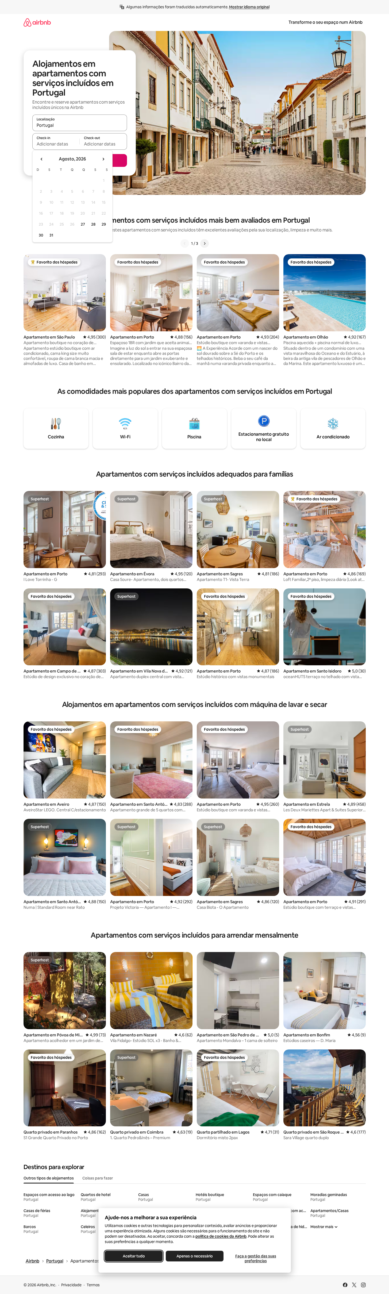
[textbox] (56, 144)
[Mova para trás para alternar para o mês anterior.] (41, 159)
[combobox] (80, 125)
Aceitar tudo (133, 1256)
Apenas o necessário (194, 1256)
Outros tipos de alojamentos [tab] (49, 1178)
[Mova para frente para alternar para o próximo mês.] (103, 159)
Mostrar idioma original (249, 7)
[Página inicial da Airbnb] (37, 22)
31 (51, 235)
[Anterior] (184, 243)
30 (41, 235)
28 (93, 224)
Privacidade (71, 1285)
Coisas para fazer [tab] (97, 1178)
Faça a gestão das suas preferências (255, 1258)
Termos (93, 1285)
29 (104, 224)
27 (83, 224)
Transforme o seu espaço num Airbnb (325, 22)
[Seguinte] (204, 243)
